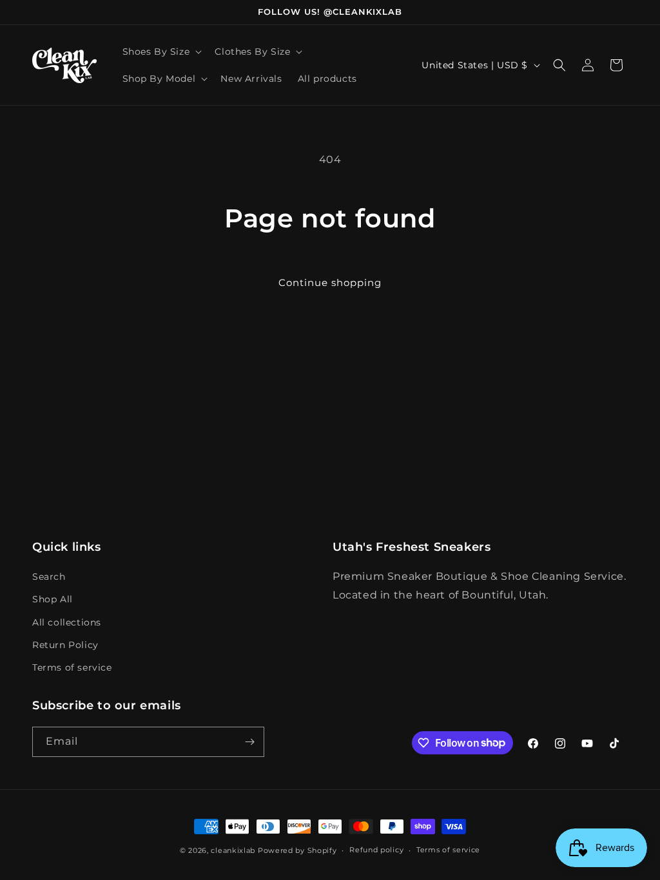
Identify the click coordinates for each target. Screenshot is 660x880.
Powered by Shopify (297, 850)
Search (49, 576)
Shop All (52, 599)
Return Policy (65, 645)
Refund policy (376, 849)
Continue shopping (330, 282)
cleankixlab (233, 850)
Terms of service (72, 667)
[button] (161, 51)
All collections (66, 622)
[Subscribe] (249, 742)
